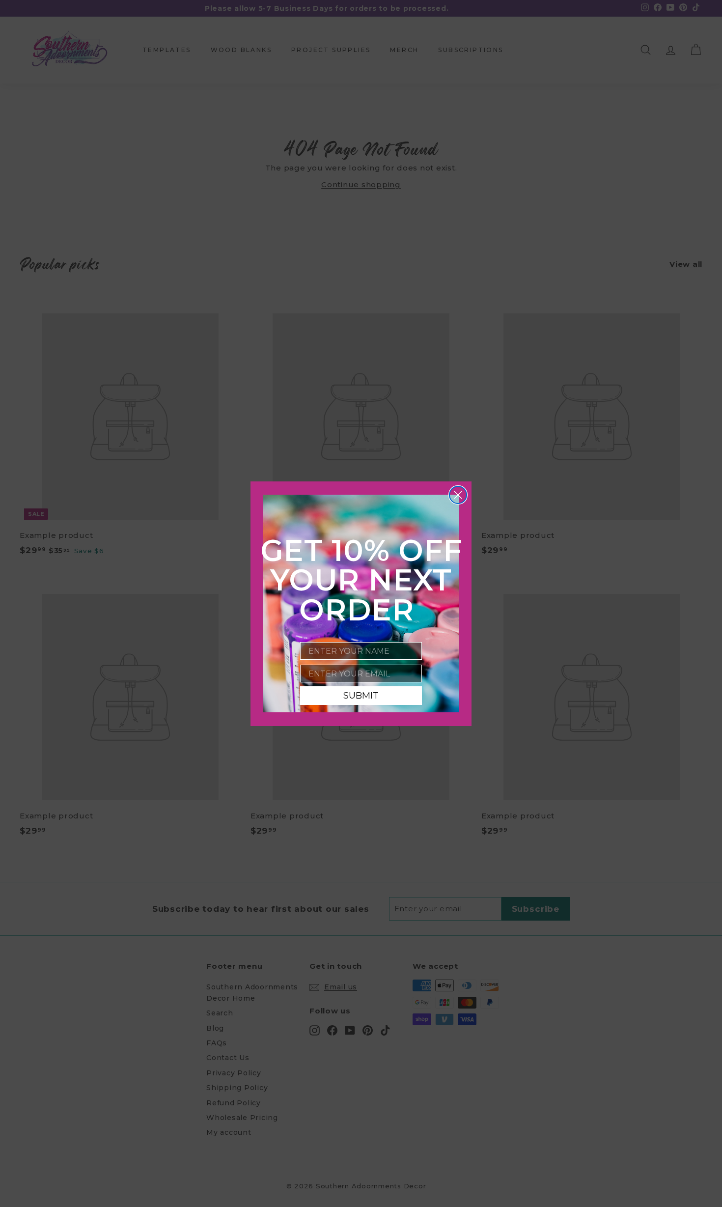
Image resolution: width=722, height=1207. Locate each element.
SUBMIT (361, 695)
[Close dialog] (458, 495)
